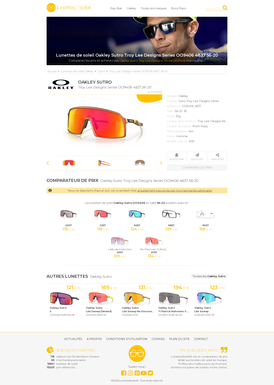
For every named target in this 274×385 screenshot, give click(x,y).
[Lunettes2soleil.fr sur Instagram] (130, 372)
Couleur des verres (179, 126)
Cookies (158, 339)
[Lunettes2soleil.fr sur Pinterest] (137, 372)
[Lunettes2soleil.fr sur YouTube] (144, 372)
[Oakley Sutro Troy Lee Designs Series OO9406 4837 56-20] (104, 125)
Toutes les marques (154, 8)
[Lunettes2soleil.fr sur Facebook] (124, 372)
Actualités (73, 339)
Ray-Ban (116, 8)
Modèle (172, 101)
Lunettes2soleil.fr (68, 7)
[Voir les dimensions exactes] (186, 111)
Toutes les (209, 276)
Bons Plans (178, 8)
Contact (201, 339)
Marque (172, 96)
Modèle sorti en (177, 141)
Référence (173, 106)
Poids (170, 116)
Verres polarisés (177, 131)
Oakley (131, 8)
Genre (171, 136)
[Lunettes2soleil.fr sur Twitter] (150, 372)
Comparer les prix (197, 167)
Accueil (52, 71)
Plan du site (179, 339)
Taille (170, 111)
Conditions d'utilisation (126, 339)
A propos (94, 339)
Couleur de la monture (181, 121)
